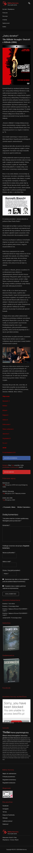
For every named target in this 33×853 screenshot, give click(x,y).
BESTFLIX (12, 722)
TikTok (5, 812)
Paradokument (21, 741)
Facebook (5, 806)
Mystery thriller (9, 745)
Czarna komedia (10, 741)
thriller (22, 465)
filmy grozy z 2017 (10, 493)
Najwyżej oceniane (20, 493)
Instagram (6, 809)
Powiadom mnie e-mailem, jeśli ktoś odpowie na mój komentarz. (14, 587)
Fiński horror (22, 754)
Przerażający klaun (14, 606)
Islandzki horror (6, 757)
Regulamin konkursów (9, 783)
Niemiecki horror (6, 752)
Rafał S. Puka (13, 837)
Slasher (16, 741)
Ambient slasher (17, 757)
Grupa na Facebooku (9, 815)
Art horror (18, 756)
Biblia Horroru (13, 3)
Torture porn (12, 748)
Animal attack (26, 745)
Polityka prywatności (9, 776)
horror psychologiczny (21, 485)
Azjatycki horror (24, 739)
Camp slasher (10, 756)
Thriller (6, 732)
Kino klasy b (17, 748)
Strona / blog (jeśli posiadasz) (11, 570)
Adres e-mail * (7, 561)
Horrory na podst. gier (7, 754)
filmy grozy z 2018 (10, 485)
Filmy (9, 465)
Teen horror (24, 750)
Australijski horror (6, 750)
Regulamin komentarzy (9, 780)
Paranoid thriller (19, 752)
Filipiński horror (24, 757)
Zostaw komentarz (9, 472)
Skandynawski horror (16, 747)
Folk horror (20, 750)
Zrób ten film (8, 498)
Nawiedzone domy (19, 738)
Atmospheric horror (18, 735)
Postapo (14, 756)
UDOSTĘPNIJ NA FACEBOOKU (10, 458)
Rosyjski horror (12, 752)
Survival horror (16, 739)
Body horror (22, 747)
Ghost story (7, 736)
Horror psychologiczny (19, 732)
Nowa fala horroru (13, 750)
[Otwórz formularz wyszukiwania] (29, 3)
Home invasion (23, 748)
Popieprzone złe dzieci (7, 747)
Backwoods (11, 757)
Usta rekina (12, 603)
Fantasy (26, 747)
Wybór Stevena (8, 491)
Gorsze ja (6, 483)
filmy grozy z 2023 (10, 500)
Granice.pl (5, 824)
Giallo (12, 754)
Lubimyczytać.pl (7, 821)
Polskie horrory (15, 745)
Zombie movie (20, 745)
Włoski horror (25, 752)
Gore (12, 739)
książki (29, 756)
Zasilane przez (6, 722)
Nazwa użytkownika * (9, 552)
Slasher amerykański (10, 743)
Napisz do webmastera (9, 773)
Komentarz (6, 525)
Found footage (17, 754)
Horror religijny (7, 739)
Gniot (15, 743)
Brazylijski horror (23, 756)
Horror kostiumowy (20, 743)
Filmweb (5, 818)
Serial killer (10, 738)
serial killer (17, 465)
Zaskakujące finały (6, 748)
